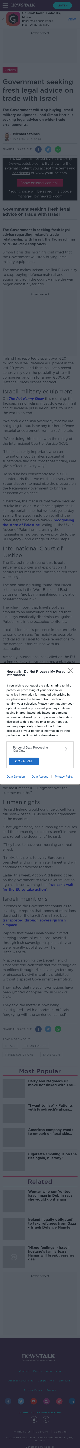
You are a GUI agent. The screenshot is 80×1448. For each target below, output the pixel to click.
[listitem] (40, 749)
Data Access (40, 776)
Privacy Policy (64, 776)
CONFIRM (23, 761)
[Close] (72, 672)
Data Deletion (16, 776)
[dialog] (40, 724)
